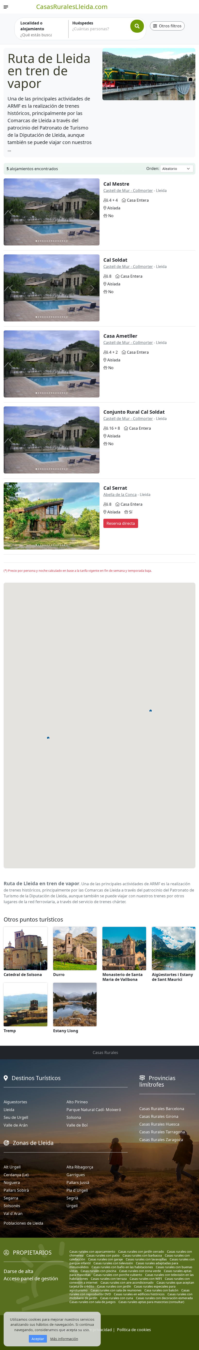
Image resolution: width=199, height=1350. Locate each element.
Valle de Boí (77, 1125)
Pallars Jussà (77, 1182)
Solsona (73, 1117)
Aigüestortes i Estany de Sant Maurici (172, 977)
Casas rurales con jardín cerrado (141, 1251)
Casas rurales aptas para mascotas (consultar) (151, 1302)
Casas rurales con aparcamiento (92, 1251)
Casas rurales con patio (103, 1255)
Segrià (72, 1198)
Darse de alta (18, 1271)
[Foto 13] (62, 241)
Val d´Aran (13, 1213)
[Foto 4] (42, 241)
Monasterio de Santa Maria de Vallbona (122, 977)
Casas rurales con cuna (116, 1298)
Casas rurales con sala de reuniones (116, 1290)
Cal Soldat (115, 260)
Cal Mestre (116, 184)
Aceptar (38, 1338)
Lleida (9, 1109)
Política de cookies (134, 1329)
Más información (64, 1338)
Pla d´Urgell (77, 1190)
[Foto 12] (60, 241)
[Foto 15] (66, 241)
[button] (48, 737)
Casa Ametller (120, 336)
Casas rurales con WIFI (146, 1278)
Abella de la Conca (120, 494)
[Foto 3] (40, 241)
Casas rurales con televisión (113, 1263)
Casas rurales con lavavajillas (146, 1259)
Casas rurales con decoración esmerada (164, 1298)
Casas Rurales (105, 1052)
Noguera (12, 1182)
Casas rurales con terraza (109, 1278)
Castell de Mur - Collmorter (128, 190)
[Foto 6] (47, 241)
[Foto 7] (49, 241)
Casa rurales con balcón (161, 1290)
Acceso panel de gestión (31, 1278)
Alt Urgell (12, 1167)
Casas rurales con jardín (114, 1286)
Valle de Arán (16, 1125)
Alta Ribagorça (79, 1167)
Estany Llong (65, 1030)
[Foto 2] (38, 241)
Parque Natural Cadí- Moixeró (93, 1109)
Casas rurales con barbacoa (142, 1255)
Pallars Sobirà (16, 1190)
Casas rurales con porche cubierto (117, 1275)
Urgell (72, 1205)
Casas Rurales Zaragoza (161, 1139)
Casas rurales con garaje (105, 1259)
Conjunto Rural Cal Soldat (134, 412)
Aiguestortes (15, 1102)
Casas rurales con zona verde (140, 1271)
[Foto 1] (36, 241)
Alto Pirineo (77, 1102)
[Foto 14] (64, 241)
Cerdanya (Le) (16, 1174)
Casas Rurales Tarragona (162, 1132)
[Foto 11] (58, 241)
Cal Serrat (115, 488)
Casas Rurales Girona (158, 1116)
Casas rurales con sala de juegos (92, 1302)
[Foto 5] (45, 241)
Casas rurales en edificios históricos (139, 1294)
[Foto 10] (56, 241)
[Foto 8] (51, 241)
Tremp (10, 1030)
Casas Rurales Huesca (159, 1124)
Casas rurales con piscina (98, 1271)
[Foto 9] (53, 241)
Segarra (11, 1198)
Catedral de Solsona (23, 974)
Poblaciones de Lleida (23, 1223)
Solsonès (12, 1205)
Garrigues (75, 1174)
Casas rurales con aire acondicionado (127, 1282)
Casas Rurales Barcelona (161, 1108)
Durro (59, 974)
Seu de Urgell (16, 1117)
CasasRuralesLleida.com (72, 6)
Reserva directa (121, 523)
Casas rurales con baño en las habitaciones (122, 1267)
